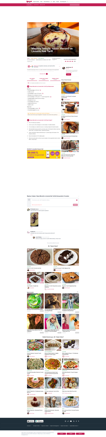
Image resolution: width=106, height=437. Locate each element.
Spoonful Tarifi (36, 4)
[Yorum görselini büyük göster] (54, 219)
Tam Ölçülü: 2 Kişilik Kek (32, 286)
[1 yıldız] (65, 61)
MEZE (63, 408)
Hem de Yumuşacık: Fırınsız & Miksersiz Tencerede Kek (68, 155)
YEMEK (28, 58)
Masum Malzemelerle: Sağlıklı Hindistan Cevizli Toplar (51, 354)
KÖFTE (46, 389)
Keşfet (57, 1)
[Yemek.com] (29, 2)
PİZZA (63, 389)
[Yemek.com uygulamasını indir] (30, 421)
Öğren (54, 1)
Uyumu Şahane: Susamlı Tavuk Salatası (34, 354)
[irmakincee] (28, 232)
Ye (51, 1)
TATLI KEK (63, 94)
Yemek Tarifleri (36, 1)
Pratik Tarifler (29, 4)
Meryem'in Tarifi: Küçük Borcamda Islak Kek (53, 286)
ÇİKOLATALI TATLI (30, 408)
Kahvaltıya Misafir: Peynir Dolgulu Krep (70, 373)
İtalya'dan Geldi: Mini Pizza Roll (69, 391)
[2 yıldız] (67, 61)
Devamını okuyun (69, 72)
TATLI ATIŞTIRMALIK (48, 351)
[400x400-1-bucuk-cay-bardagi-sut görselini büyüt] (40, 90)
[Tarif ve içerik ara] (67, 1)
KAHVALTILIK (29, 370)
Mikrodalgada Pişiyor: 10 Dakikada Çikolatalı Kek (70, 354)
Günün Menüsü (47, 1)
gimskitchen (68, 67)
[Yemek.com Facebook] (76, 421)
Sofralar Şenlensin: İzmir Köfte (52, 391)
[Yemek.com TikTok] (68, 421)
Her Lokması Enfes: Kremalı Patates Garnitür (70, 411)
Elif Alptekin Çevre (34, 209)
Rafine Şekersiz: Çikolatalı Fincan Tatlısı (34, 411)
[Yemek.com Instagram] (65, 421)
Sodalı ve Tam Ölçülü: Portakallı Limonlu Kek (68, 97)
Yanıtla (31, 227)
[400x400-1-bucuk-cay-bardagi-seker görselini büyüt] (39, 108)
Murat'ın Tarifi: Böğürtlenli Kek (69, 286)
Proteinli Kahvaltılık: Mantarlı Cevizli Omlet (35, 373)
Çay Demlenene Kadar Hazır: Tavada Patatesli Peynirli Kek (51, 373)
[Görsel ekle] (77, 200)
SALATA (28, 351)
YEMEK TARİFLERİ (34, 58)
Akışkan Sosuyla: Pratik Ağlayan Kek (61, 268)
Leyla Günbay (39, 237)
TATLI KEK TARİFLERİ (31, 59)
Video (41, 1)
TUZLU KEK (47, 370)
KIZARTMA (29, 389)
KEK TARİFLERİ (41, 58)
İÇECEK (46, 408)
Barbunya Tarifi (42, 4)
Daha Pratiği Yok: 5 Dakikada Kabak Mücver (35, 392)
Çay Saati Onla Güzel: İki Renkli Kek (69, 136)
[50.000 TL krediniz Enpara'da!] (43, 154)
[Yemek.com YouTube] (71, 421)
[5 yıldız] (72, 61)
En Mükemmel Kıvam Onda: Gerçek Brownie (69, 117)
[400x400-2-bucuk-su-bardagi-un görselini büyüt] (51, 97)
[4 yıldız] (71, 61)
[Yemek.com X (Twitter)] (73, 421)
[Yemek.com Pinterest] (78, 421)
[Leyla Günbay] (34, 237)
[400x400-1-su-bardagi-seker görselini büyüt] (43, 93)
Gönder (75, 204)
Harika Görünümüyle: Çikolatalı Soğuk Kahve (52, 411)
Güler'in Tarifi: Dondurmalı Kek (34, 268)
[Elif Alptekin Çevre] (28, 209)
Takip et (68, 74)
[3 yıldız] (69, 61)
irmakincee (32, 231)
